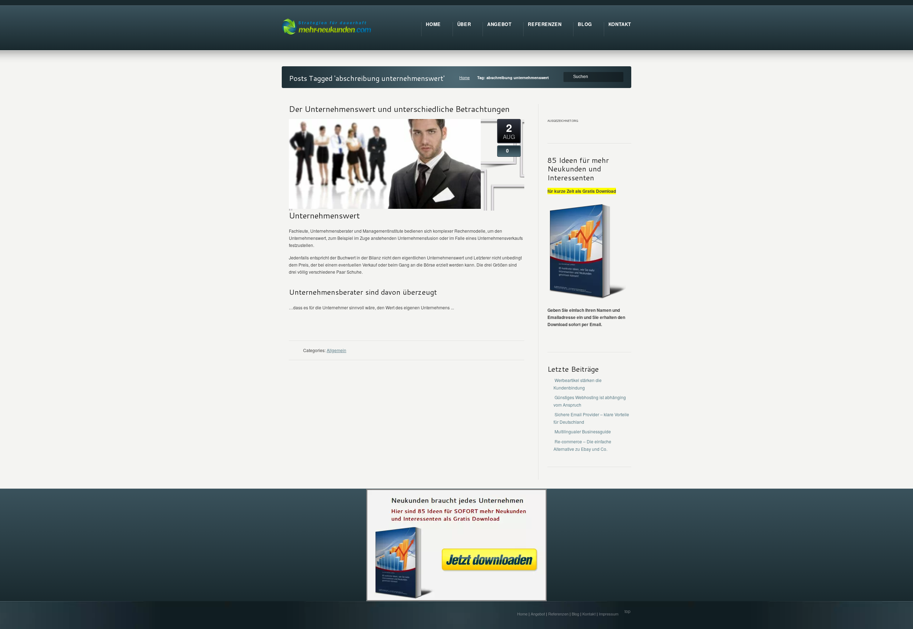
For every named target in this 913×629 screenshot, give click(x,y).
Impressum (608, 614)
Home (464, 77)
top (627, 611)
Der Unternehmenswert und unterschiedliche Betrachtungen (399, 108)
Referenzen (558, 614)
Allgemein (336, 350)
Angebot (538, 614)
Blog (575, 614)
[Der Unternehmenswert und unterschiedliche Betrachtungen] (385, 207)
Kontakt (589, 614)
